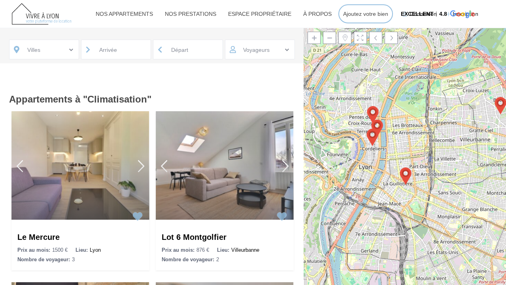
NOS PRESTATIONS (190, 14)
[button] (437, 14)
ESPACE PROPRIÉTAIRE (259, 14)
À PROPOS (317, 14)
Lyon (95, 250)
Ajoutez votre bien (365, 14)
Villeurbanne (245, 250)
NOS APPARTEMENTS (124, 14)
